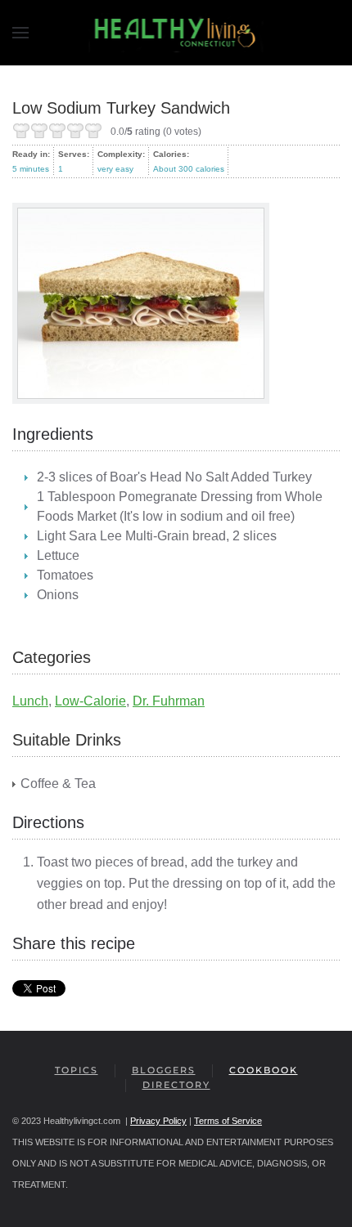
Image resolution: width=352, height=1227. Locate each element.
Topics (76, 1070)
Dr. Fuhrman (169, 701)
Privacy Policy (158, 1121)
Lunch (30, 701)
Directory (176, 1084)
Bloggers (164, 1070)
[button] (20, 32)
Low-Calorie (90, 701)
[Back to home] (176, 32)
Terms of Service (228, 1121)
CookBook (263, 1070)
